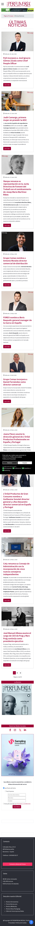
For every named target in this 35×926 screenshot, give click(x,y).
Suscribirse (17, 807)
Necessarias (8, 468)
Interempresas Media (17, 911)
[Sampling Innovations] (17, 755)
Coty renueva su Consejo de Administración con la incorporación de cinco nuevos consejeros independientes (16, 569)
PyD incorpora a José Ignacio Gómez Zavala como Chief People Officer (16, 61)
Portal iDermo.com (11, 904)
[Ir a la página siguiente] (17, 672)
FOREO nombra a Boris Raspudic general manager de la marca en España (17, 320)
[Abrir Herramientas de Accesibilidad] (31, 922)
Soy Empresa (10, 791)
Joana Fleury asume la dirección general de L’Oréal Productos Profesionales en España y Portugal (16, 438)
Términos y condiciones (23, 804)
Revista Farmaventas (12, 902)
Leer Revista (17, 703)
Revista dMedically (11, 906)
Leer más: (7, 85)
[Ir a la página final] (20, 672)
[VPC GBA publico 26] (17, 10)
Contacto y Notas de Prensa (17, 864)
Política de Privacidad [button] (9, 459)
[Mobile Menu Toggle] (2, 4)
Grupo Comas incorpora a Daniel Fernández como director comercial (15, 382)
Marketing (7, 470)
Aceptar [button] (25, 462)
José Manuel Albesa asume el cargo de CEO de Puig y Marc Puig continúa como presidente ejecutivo (17, 637)
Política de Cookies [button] (16, 457)
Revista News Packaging (13, 909)
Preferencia (17, 468)
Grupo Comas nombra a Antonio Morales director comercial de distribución (15, 261)
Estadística (27, 468)
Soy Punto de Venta (10, 788)
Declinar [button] (9, 462)
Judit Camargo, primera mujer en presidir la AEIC (15, 118)
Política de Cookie (21, 923)
